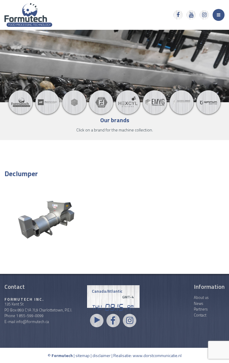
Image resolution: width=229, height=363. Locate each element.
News (198, 303)
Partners (201, 309)
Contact (200, 315)
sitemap (82, 355)
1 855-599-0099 (30, 316)
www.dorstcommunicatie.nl (157, 355)
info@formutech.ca (32, 322)
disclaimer (101, 355)
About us (201, 297)
